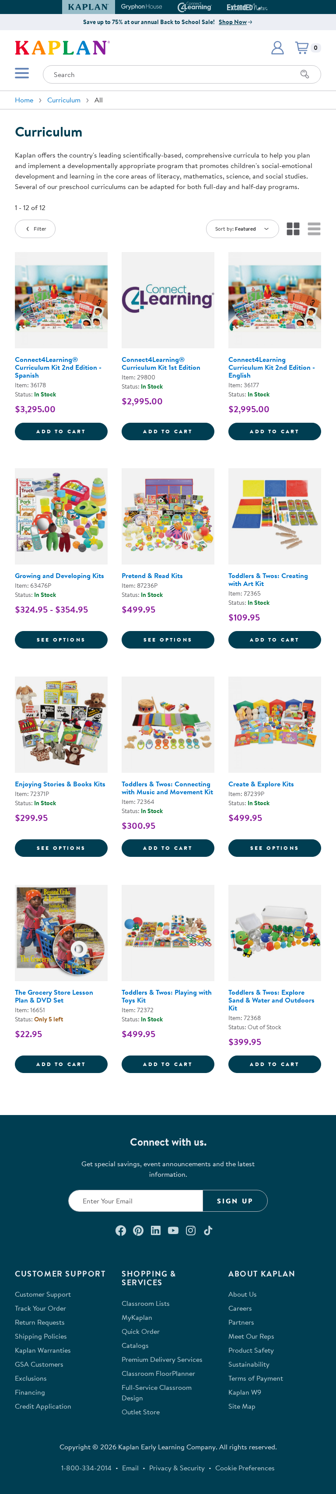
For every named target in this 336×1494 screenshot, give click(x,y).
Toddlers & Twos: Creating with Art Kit (268, 579)
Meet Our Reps (251, 1336)
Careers (240, 1308)
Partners (241, 1322)
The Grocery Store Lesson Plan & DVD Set (54, 996)
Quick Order (141, 1331)
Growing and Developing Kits (59, 575)
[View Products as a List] (314, 229)
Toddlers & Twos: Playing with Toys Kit (167, 996)
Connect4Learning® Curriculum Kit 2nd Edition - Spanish (58, 367)
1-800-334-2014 (86, 1468)
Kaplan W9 (244, 1392)
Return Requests (40, 1322)
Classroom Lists (146, 1303)
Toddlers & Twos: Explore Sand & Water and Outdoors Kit (271, 1000)
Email (130, 1468)
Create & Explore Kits (261, 784)
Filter (40, 228)
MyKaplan (137, 1317)
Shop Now (233, 22)
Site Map (242, 1406)
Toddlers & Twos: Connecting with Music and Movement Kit (167, 787)
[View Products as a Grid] (293, 229)
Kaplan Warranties (43, 1350)
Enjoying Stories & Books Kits (60, 784)
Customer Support (43, 1294)
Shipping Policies (41, 1336)
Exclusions (31, 1378)
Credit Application (43, 1406)
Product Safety (251, 1350)
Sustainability (249, 1364)
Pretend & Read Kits (152, 575)
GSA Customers (39, 1364)
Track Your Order (40, 1308)
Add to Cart (72, 431)
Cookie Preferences (245, 1468)
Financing (30, 1392)
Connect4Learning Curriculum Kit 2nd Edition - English (271, 367)
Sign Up (235, 1201)
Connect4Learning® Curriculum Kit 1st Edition (161, 363)
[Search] (305, 74)
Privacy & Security (177, 1468)
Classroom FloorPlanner (158, 1373)
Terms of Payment (255, 1378)
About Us (242, 1294)
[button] (263, 7)
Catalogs (135, 1345)
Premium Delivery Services (162, 1359)
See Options (72, 639)
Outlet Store (141, 1412)
